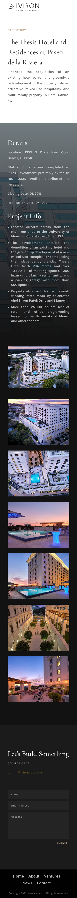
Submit (62, 843)
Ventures (52, 876)
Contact (44, 882)
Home (18, 876)
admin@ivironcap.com (25, 772)
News (27, 882)
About (33, 876)
